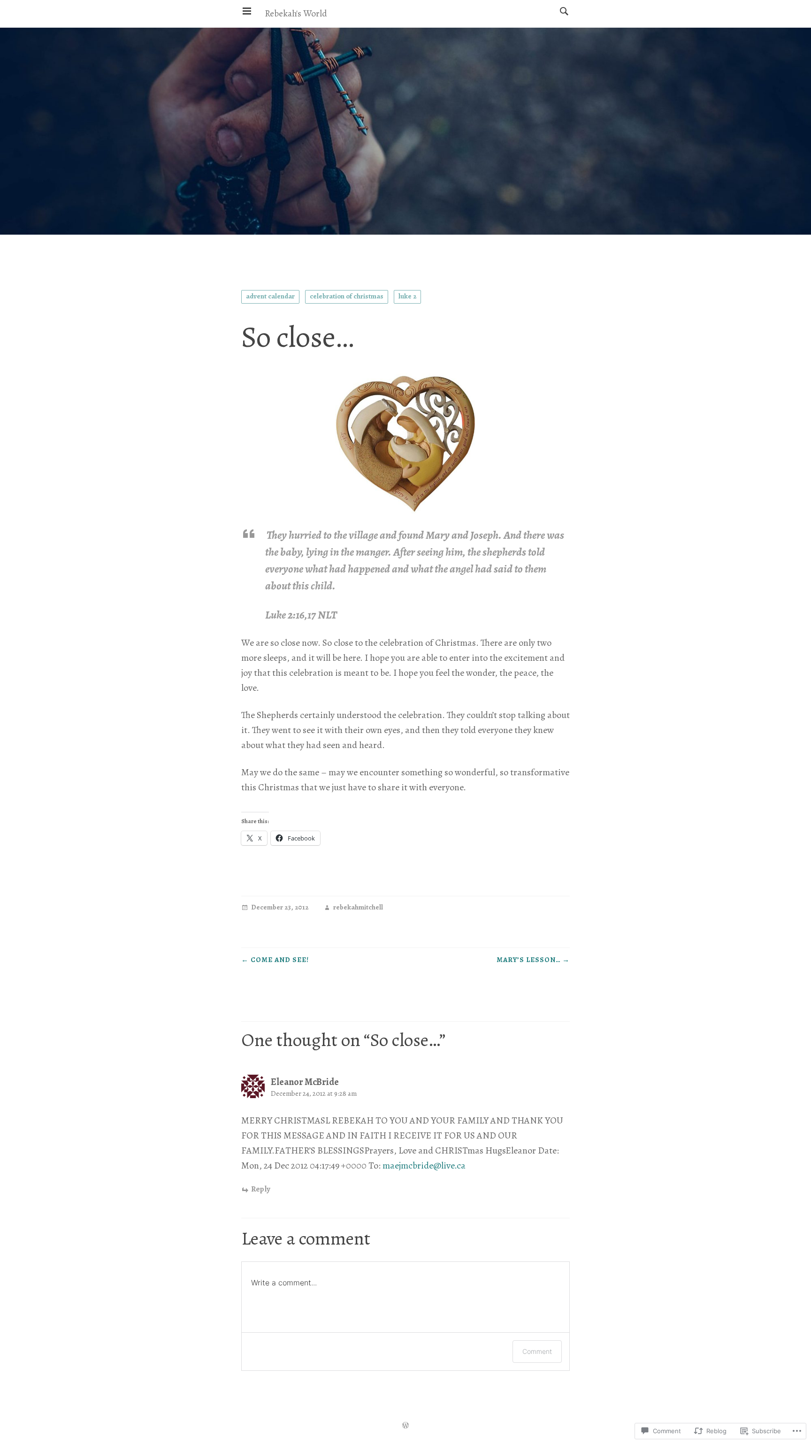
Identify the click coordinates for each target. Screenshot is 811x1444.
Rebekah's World (296, 13)
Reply (260, 1189)
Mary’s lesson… (533, 959)
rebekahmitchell (358, 908)
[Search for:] (562, 11)
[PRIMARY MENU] (246, 11)
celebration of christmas (346, 296)
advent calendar (270, 296)
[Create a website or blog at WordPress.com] (405, 1426)
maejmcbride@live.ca (424, 1165)
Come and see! (275, 959)
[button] (405, 444)
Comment (537, 1351)
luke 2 (407, 296)
